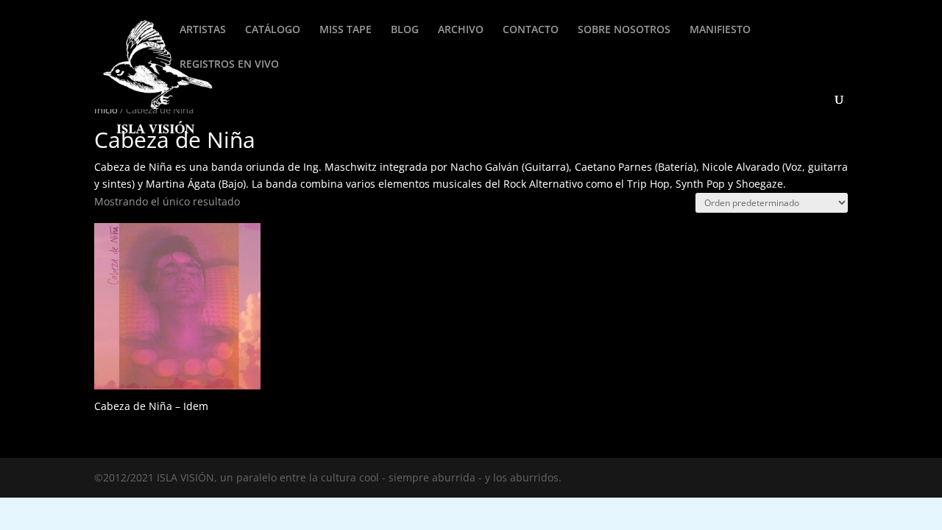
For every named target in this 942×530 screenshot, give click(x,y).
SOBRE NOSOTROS (624, 30)
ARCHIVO (461, 30)
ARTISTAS (203, 30)
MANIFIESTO (720, 30)
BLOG (405, 30)
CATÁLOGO (272, 30)
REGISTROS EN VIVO (229, 65)
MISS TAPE (345, 30)
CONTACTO (531, 30)
